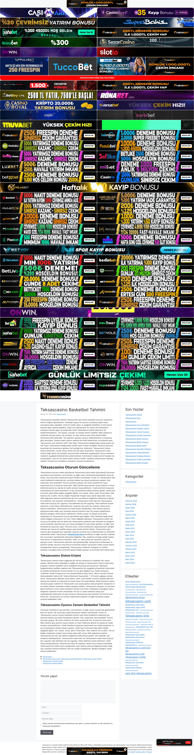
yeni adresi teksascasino (131, 670)
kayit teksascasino (130, 589)
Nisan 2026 (130, 508)
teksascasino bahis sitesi (51, 659)
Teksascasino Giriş (133, 418)
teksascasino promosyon (134, 637)
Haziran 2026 (130, 504)
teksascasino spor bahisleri (132, 640)
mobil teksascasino (141, 589)
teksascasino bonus (135, 597)
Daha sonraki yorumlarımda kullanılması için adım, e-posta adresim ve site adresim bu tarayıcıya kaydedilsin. (78, 724)
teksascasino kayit (130, 627)
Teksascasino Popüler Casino (137, 428)
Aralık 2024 (130, 528)
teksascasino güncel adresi (132, 624)
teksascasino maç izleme (144, 629)
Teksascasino (47, 657)
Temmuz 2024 (131, 545)
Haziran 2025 (130, 514)
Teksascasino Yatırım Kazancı (137, 432)
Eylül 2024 (129, 539)
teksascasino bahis (142, 592)
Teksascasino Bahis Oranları (136, 463)
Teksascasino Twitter (135, 657)
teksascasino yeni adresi (131, 665)
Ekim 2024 (129, 535)
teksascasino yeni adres (134, 662)
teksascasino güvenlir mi (146, 624)
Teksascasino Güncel (130, 622)
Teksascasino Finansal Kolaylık (137, 456)
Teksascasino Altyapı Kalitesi (52, 663)
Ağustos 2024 (131, 542)
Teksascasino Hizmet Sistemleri (138, 435)
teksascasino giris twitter (142, 612)
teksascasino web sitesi (131, 660)
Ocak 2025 (129, 525)
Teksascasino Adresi (133, 415)
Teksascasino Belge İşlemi (136, 446)
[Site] (48, 135)
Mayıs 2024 (130, 552)
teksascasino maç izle (131, 629)
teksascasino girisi (130, 612)
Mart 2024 (129, 559)
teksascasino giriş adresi (131, 619)
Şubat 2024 (130, 563)
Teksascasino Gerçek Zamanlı (53, 661)
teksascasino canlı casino (135, 605)
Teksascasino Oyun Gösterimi (137, 425)
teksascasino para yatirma (132, 632)
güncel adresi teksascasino (135, 587)
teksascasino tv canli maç (144, 645)
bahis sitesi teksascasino (131, 584)
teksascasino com (132, 610)
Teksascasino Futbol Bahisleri (137, 452)
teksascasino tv (131, 645)
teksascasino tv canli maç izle (137, 649)
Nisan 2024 (130, 556)
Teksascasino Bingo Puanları (136, 442)
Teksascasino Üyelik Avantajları (138, 459)
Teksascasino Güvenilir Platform (138, 449)
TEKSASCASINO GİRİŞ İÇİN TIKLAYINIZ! (97, 78)
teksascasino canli (138, 601)
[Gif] (97, 187)
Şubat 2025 (130, 521)
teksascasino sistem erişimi (92, 659)
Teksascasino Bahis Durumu (136, 439)
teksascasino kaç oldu (144, 627)
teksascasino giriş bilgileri (146, 619)
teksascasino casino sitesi (135, 607)
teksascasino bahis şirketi (146, 594)
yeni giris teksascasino (138, 673)
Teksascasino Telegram (134, 642)
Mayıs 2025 (130, 518)
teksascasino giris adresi (146, 610)
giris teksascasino (146, 584)
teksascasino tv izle (134, 654)
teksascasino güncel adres (144, 622)
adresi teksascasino (132, 582)
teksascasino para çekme (135, 635)
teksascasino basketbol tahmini (71, 659)
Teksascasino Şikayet (133, 668)
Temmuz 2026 (131, 501)
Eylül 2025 (129, 511)
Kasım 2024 (130, 532)
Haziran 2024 (130, 549)
